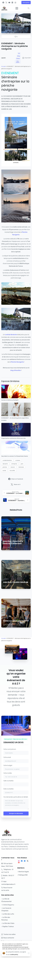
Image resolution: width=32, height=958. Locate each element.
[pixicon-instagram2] (18, 861)
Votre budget (7, 765)
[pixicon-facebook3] (21, 861)
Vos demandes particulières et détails (15, 797)
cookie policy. (14, 954)
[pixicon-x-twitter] (27, 861)
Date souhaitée (8, 789)
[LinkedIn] (12, 2)
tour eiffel (12, 470)
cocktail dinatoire (7, 460)
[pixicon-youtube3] (18, 862)
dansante (5, 464)
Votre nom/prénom (9, 749)
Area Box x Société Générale (15, 582)
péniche (5, 467)
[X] (6, 2)
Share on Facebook (17, 479)
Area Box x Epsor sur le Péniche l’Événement (13, 542)
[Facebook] (3, 2)
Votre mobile (7, 773)
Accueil (3, 66)
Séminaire (21, 467)
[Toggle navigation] (17, 8)
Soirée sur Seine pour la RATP (16, 621)
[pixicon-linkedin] (24, 861)
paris (22, 464)
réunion (13, 467)
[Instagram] (15, 2)
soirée (4, 470)
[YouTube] (9, 2)
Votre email (7, 757)
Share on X (17, 484)
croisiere (17, 460)
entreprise (14, 464)
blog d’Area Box (15, 370)
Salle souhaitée (8, 781)
